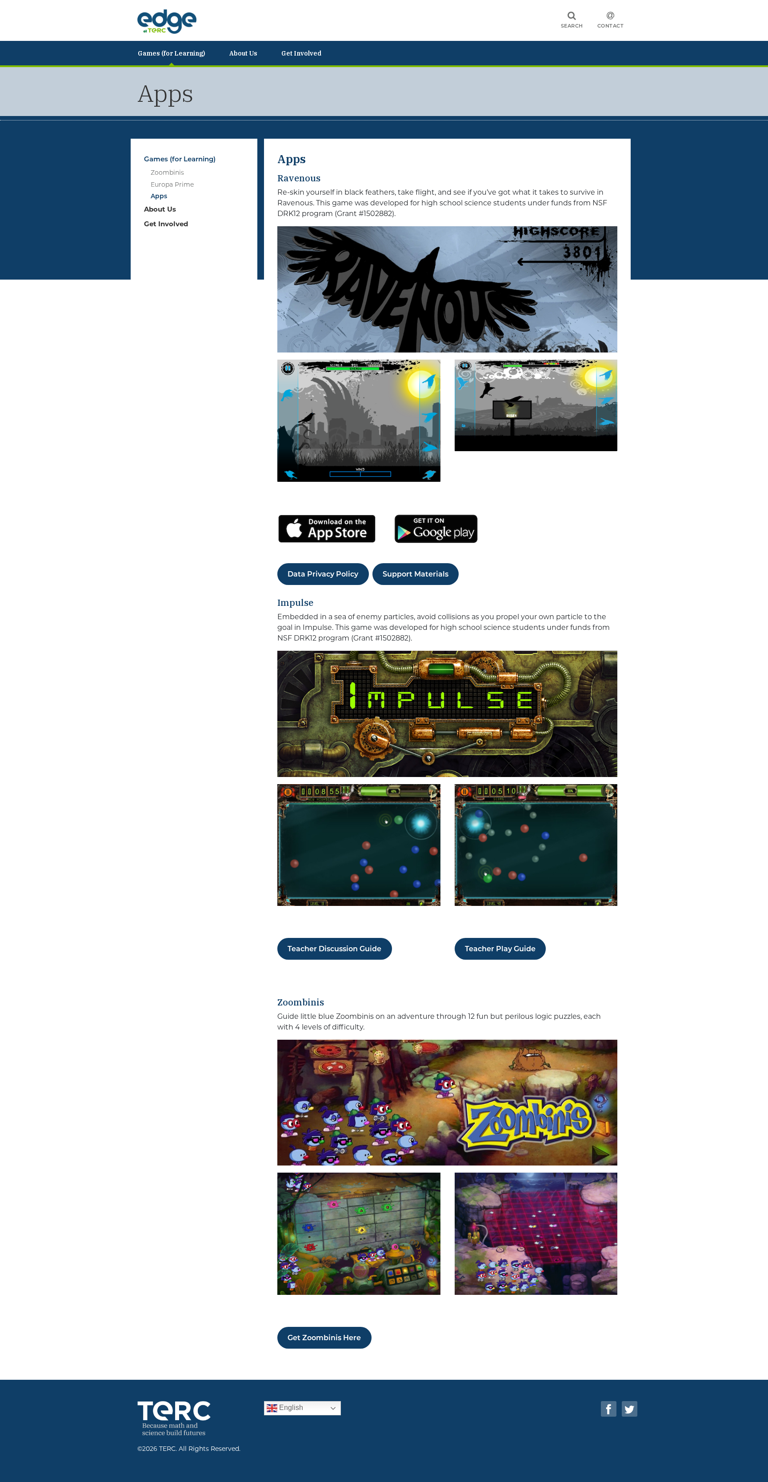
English (290, 1407)
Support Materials (415, 574)
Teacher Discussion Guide (334, 949)
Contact (610, 26)
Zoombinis (167, 172)
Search (572, 26)
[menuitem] (183, 53)
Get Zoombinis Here (324, 1338)
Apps (159, 196)
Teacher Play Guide (500, 949)
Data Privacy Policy (323, 574)
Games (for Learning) (171, 53)
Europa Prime (172, 184)
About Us (243, 53)
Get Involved (301, 53)
